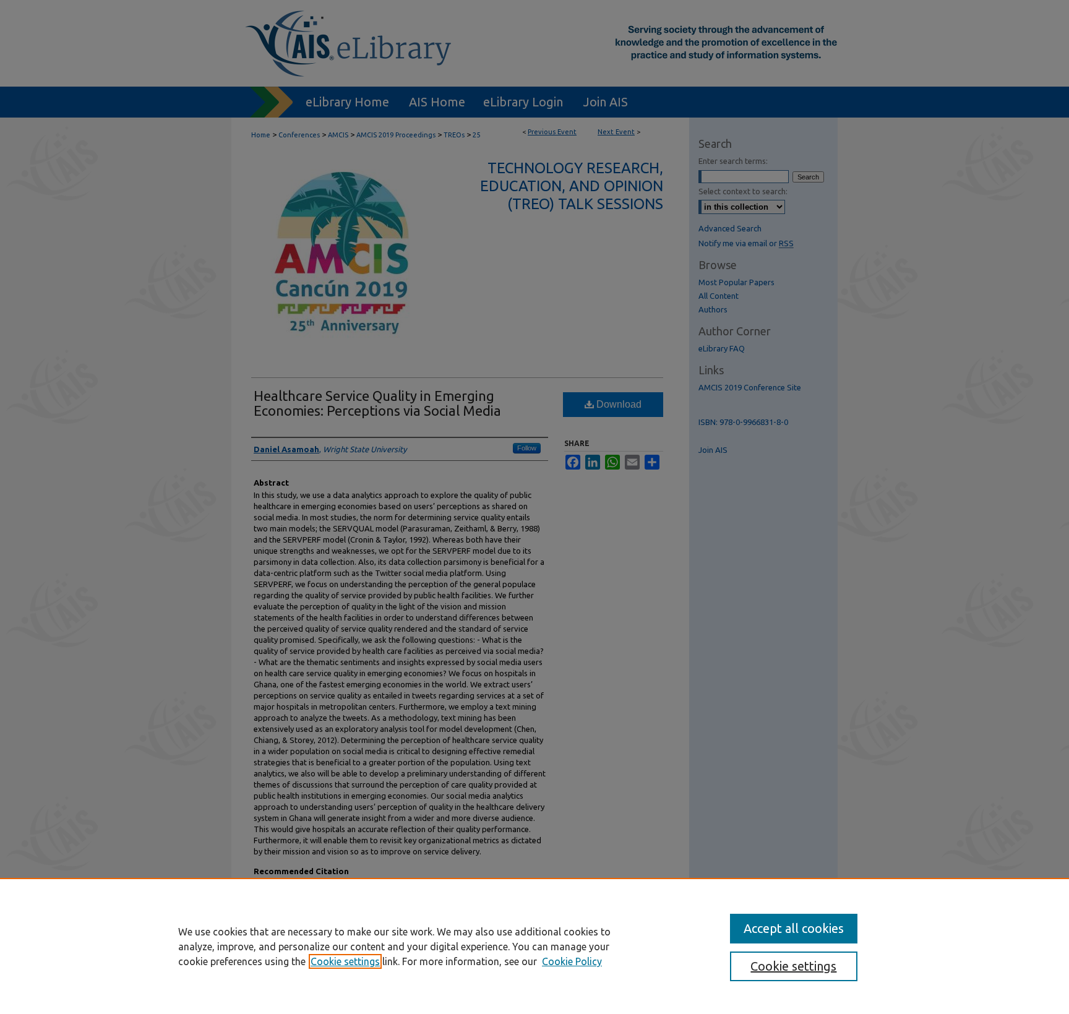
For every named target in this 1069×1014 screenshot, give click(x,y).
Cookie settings (345, 961)
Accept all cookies (794, 928)
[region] (534, 946)
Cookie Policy (572, 961)
